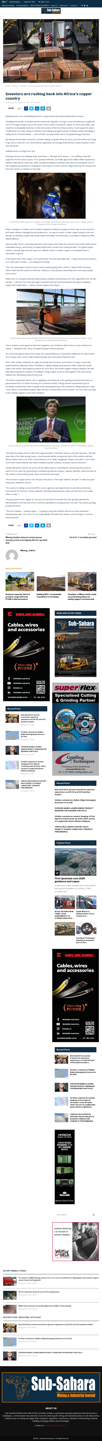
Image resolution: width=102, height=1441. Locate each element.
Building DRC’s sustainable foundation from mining (49, 595)
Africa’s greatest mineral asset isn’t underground (38, 1291)
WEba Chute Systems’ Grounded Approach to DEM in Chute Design (44, 1305)
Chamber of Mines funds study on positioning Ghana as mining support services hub (82, 596)
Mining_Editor (12, 102)
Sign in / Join (44, 2)
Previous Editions (22, 5)
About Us (54, 5)
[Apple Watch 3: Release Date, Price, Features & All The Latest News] (86, 902)
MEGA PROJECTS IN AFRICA (40, 5)
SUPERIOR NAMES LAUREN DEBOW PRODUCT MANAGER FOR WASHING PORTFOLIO (34, 749)
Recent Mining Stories (14, 1271)
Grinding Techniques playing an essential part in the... (85, 940)
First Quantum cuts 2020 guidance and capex (70, 880)
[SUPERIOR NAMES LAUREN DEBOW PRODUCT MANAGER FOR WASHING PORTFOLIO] (12, 750)
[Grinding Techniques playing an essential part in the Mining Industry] (86, 929)
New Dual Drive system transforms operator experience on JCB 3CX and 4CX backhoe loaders (33, 718)
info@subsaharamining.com (56, 1425)
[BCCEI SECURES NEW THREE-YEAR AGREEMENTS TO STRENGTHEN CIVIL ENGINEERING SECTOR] (65, 902)
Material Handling (8, 5)
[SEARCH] (93, 1214)
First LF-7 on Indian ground (83, 537)
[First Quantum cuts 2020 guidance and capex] (75, 862)
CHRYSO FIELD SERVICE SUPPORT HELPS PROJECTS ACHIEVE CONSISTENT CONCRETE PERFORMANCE (33, 784)
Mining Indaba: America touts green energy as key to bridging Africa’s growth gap (26, 540)
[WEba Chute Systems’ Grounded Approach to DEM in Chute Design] (10, 1309)
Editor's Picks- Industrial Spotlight (22, 1317)
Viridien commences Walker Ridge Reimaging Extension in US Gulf (33, 734)
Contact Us (73, 5)
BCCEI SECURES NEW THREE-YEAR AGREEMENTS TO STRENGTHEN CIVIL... (64, 914)
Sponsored (64, 5)
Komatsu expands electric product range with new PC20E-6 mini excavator (18, 596)
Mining (8, 90)
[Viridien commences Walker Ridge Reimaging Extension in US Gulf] (12, 735)
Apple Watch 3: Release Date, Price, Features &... (85, 913)
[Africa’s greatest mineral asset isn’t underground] (10, 1295)
